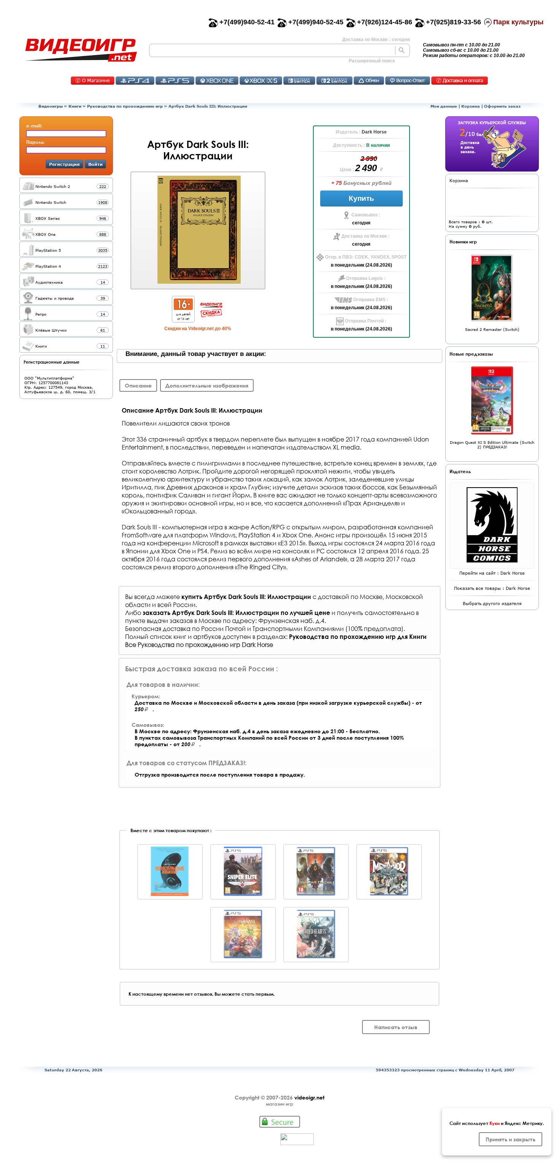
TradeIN (369, 80)
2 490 (367, 168)
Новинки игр (463, 241)
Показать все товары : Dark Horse (492, 588)
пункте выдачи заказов (159, 620)
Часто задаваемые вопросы (407, 80)
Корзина (470, 106)
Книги (74, 106)
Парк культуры (518, 22)
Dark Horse (374, 132)
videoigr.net (309, 1097)
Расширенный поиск (372, 61)
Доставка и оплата (459, 80)
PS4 (135, 80)
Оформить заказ (502, 106)
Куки (494, 1123)
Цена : (347, 169)
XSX (261, 80)
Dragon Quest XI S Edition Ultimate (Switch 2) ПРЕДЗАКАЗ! (492, 444)
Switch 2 (334, 80)
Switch (299, 80)
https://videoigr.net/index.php (80, 50)
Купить (361, 198)
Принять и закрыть (510, 1139)
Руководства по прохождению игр (125, 106)
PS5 (174, 80)
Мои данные (443, 106)
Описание (138, 385)
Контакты (93, 80)
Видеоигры (50, 106)
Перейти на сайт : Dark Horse (492, 572)
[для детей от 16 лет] (183, 308)
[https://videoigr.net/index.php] (80, 50)
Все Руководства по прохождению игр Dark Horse (199, 644)
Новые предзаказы (471, 354)
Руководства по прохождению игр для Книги (358, 636)
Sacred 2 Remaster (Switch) (492, 329)
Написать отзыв (396, 1027)
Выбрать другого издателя (492, 603)
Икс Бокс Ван (216, 80)
